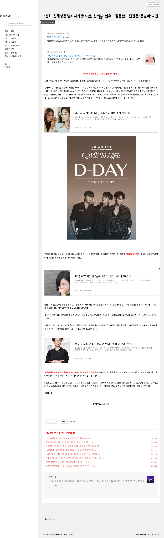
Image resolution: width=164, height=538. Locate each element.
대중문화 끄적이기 (12, 35)
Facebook (59, 534)
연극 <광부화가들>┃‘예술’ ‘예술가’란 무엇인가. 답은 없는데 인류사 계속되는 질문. (74, 458)
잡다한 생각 (9, 31)
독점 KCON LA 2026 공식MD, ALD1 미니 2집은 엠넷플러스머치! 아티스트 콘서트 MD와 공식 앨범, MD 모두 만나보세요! (95, 41)
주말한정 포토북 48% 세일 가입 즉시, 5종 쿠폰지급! (71, 56)
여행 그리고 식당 (11, 42)
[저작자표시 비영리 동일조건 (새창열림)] (73, 422)
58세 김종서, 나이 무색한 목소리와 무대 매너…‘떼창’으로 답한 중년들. (69, 450)
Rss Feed (45, 534)
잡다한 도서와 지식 (12, 45)
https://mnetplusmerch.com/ (56, 33)
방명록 (7, 67)
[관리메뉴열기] (159, 269)
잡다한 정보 (9, 49)
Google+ (70, 534)
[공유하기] (53, 421)
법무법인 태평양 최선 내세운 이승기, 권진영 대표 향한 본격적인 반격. (69, 466)
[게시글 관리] (56, 421)
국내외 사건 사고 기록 (13, 56)
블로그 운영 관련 (11, 53)
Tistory (145, 534)
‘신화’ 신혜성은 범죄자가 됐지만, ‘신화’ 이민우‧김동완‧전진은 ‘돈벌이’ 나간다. (101, 17)
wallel (157, 534)
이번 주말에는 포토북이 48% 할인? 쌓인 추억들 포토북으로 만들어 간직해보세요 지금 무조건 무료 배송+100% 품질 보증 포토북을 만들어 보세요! (93, 60)
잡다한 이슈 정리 (11, 38)
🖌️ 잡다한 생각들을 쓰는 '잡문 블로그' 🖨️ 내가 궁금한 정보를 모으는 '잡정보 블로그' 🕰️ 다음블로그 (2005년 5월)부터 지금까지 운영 (96, 481)
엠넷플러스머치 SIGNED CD (59, 37)
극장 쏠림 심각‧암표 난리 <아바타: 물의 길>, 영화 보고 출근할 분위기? (70, 442)
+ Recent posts (49, 519)
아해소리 (5, 16)
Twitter (53, 534)
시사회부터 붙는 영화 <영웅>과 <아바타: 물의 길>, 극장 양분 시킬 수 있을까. (71, 454)
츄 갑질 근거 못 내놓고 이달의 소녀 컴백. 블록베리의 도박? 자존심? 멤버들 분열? (73, 446)
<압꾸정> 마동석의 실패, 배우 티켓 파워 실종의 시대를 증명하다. (68, 438)
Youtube (65, 534)
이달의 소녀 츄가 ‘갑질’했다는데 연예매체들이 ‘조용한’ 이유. (66, 462)
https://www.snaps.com (54, 52)
